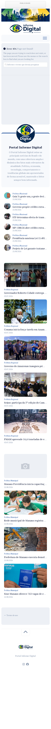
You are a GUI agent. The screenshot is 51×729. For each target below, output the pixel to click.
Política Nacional (20, 193)
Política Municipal (11, 480)
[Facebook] (27, 664)
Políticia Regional (11, 289)
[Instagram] (23, 664)
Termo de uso (12, 615)
